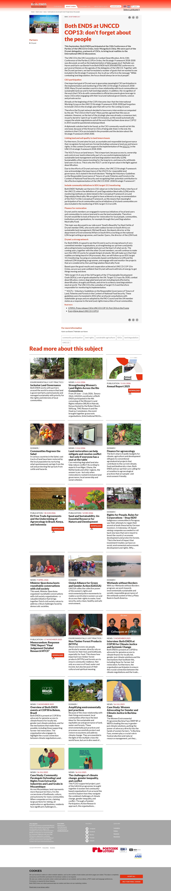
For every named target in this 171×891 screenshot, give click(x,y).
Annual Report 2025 (118, 386)
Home (32, 12)
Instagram (92, 828)
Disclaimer (52, 847)
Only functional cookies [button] (131, 881)
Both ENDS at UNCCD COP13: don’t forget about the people (64, 12)
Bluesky (91, 834)
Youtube (91, 837)
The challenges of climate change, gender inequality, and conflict (83, 778)
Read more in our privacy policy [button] (39, 887)
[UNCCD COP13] (44, 32)
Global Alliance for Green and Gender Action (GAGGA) (85, 584)
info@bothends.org (62, 830)
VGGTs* (126, 146)
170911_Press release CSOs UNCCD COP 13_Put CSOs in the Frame (98, 308)
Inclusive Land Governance (45, 385)
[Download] (134, 393)
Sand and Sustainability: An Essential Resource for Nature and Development (84, 518)
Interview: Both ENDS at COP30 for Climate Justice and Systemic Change (122, 644)
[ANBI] (138, 858)
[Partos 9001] (135, 852)
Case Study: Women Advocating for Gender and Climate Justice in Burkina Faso (122, 711)
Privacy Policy (45, 847)
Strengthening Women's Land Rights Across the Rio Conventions (84, 388)
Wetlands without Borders (122, 582)
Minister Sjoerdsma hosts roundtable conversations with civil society (45, 585)
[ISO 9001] (123, 852)
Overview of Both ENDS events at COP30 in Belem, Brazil (45, 710)
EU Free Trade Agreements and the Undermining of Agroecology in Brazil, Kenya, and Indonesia (47, 520)
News (45, 12)
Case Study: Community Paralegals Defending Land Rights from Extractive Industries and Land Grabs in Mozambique (46, 781)
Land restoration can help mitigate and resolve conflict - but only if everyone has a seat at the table (85, 455)
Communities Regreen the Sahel (45, 452)
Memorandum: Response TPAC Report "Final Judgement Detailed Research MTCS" (44, 646)
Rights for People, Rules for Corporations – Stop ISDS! (122, 516)
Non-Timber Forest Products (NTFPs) (85, 643)
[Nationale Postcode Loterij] (105, 852)
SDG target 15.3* (114, 63)
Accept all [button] (131, 876)
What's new (39, 12)
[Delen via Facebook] (137, 18)
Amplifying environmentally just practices (85, 709)
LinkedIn (91, 840)
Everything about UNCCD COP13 (83, 311)
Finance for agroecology (121, 451)
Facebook (92, 831)
